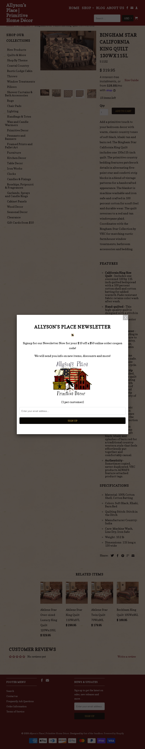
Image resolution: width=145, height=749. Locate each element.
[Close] (125, 317)
